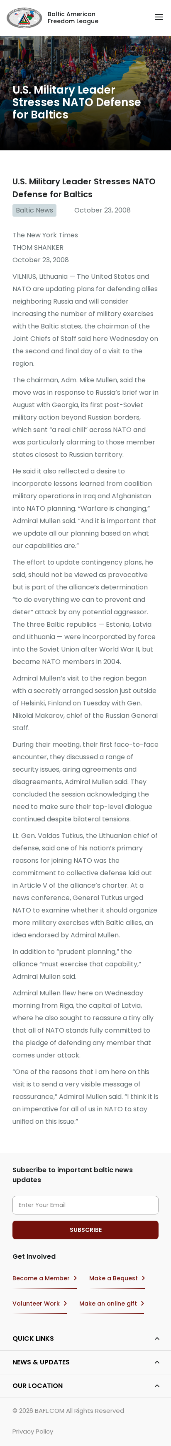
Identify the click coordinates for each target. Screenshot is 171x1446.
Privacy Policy (32, 1431)
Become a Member (41, 1278)
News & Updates (41, 1362)
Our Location (37, 1385)
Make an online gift (108, 1303)
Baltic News (34, 210)
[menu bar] (159, 17)
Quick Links (33, 1338)
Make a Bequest (113, 1278)
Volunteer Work (36, 1303)
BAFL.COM (49, 1410)
